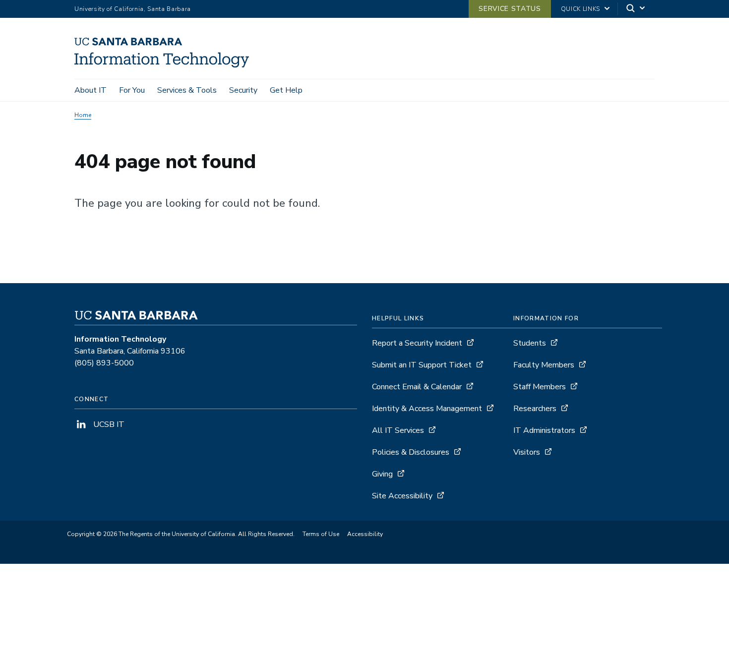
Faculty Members (543, 364)
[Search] (636, 9)
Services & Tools (187, 90)
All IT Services (398, 430)
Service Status (510, 8)
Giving (382, 474)
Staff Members (539, 386)
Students (529, 343)
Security (243, 90)
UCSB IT (107, 424)
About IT (90, 90)
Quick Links (580, 9)
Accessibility (365, 534)
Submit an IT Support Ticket (422, 364)
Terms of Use (321, 534)
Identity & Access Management (427, 408)
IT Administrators (544, 430)
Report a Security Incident (417, 343)
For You (132, 90)
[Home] (165, 65)
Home (82, 115)
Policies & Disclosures (410, 452)
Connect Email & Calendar (417, 386)
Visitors (526, 452)
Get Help (286, 90)
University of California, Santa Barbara (132, 9)
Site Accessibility (402, 495)
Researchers (534, 408)
